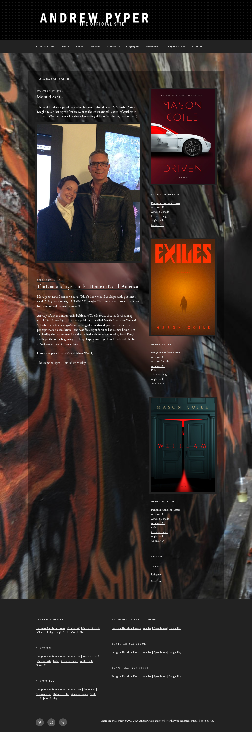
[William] (183, 445)
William (95, 46)
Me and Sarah (50, 96)
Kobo (154, 370)
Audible (147, 628)
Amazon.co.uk (43, 694)
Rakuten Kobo (61, 694)
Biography (132, 46)
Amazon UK (158, 366)
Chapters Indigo (159, 216)
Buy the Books (176, 46)
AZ (211, 720)
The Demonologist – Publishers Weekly (61, 363)
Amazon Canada (160, 211)
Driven (65, 46)
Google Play (157, 225)
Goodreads (156, 581)
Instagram (156, 574)
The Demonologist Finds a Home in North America (87, 286)
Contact (197, 46)
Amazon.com (74, 689)
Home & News (45, 46)
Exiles (79, 46)
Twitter (155, 566)
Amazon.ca (89, 689)
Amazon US (157, 207)
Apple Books (157, 220)
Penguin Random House (165, 203)
